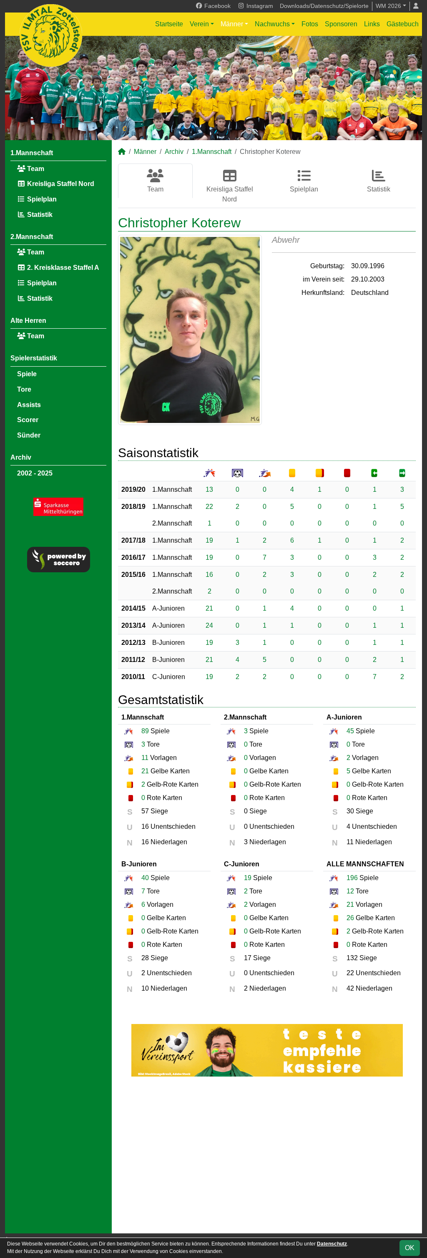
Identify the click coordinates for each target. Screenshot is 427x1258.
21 (209, 608)
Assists (29, 404)
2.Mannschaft (31, 236)
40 (145, 877)
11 (144, 757)
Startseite (169, 24)
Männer (232, 24)
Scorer (27, 419)
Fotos (309, 24)
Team (34, 168)
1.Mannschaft (31, 152)
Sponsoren (341, 24)
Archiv (20, 457)
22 (209, 506)
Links (372, 24)
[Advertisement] (267, 1155)
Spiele (27, 373)
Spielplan (41, 199)
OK (409, 1247)
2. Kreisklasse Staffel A (62, 267)
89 (145, 731)
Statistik (39, 214)
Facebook (217, 6)
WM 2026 (388, 6)
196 (352, 877)
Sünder (28, 435)
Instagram (259, 6)
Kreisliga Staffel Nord (59, 183)
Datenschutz (332, 1244)
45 (350, 731)
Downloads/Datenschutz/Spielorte (324, 6)
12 (350, 891)
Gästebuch (403, 24)
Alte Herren (28, 320)
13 (209, 489)
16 (209, 574)
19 (209, 540)
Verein (199, 24)
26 (350, 917)
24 (209, 625)
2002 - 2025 (35, 473)
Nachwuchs (272, 24)
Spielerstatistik (33, 358)
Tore (24, 389)
